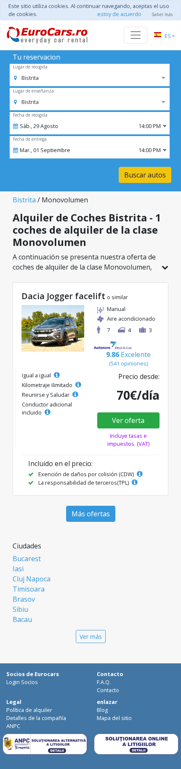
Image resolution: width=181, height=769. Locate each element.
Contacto (108, 690)
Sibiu (20, 609)
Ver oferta (128, 420)
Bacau (22, 619)
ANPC (13, 726)
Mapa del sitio (114, 718)
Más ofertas (91, 513)
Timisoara (29, 589)
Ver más (91, 637)
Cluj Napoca (32, 579)
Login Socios (22, 682)
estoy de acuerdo (119, 14)
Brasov (24, 599)
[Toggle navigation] (135, 35)
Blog (102, 710)
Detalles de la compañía (36, 718)
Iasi (18, 568)
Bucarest (27, 558)
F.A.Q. (104, 682)
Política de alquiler (29, 710)
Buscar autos (145, 175)
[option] (26, 78)
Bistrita (24, 200)
